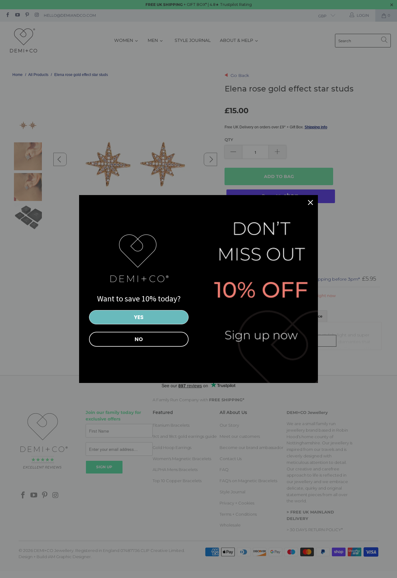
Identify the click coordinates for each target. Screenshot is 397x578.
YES (139, 317)
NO (139, 339)
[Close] (310, 202)
